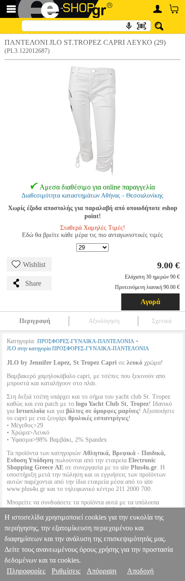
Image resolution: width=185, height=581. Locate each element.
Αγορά (150, 302)
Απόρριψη (101, 571)
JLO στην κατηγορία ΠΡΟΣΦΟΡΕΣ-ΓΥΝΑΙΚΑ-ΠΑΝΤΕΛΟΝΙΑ (78, 348)
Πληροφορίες (26, 571)
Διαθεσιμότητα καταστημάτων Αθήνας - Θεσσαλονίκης (92, 195)
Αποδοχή (140, 571)
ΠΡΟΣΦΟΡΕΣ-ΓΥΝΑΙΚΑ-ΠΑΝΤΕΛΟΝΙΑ (85, 341)
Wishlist (34, 264)
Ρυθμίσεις (66, 571)
